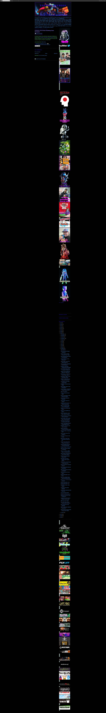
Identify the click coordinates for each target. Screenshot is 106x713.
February (62, 348)
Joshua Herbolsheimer (43, 19)
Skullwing (48, 44)
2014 (61, 324)
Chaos (70, 17)
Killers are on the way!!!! (65, 500)
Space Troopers (61, 24)
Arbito (37, 17)
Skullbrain (48, 24)
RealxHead (38, 23)
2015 (61, 322)
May (62, 344)
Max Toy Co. (55, 20)
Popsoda (65, 21)
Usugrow (56, 25)
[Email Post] (48, 43)
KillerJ (50, 19)
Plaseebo (61, 21)
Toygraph (53, 25)
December (63, 334)
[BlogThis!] (36, 45)
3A (35, 17)
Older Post (55, 53)
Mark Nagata (42, 20)
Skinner (45, 24)
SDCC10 (36, 24)
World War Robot (61, 25)
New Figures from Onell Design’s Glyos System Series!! (65, 459)
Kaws (48, 19)
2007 (61, 514)
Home (46, 53)
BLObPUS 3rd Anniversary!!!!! (65, 494)
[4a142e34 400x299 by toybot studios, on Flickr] (38, 33)
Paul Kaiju (57, 21)
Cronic (40, 18)
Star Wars (66, 24)
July (62, 341)
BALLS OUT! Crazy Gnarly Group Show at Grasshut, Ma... (65, 439)
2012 (61, 327)
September (63, 338)
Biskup (49, 17)
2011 (61, 328)
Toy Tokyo (49, 25)
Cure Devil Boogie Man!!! (65, 492)
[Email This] (35, 45)
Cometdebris (37, 18)
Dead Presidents (52, 18)
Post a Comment (37, 51)
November (63, 335)
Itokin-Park (37, 19)
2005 (61, 517)
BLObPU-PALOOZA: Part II (65, 482)
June (62, 342)
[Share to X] (37, 45)
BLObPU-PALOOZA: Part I (65, 483)
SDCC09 (69, 23)
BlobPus (52, 17)
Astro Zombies (50, 37)
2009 (61, 331)
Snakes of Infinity (56, 24)
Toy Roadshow (45, 25)
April (62, 345)
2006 (61, 515)
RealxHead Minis (44, 23)
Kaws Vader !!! (63, 349)
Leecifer (66, 19)
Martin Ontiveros (49, 20)
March (62, 347)
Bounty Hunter (60, 17)
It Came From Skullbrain (68, 18)
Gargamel (61, 18)
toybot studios (53, 5)
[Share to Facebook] (38, 45)
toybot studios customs (48, 27)
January (62, 512)
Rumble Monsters (57, 23)
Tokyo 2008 (38, 25)
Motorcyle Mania (38, 21)
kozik (70, 25)
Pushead (69, 21)
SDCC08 (66, 23)
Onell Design (51, 21)
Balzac (47, 17)
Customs (45, 18)
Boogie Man (56, 17)
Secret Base (41, 24)
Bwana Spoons (66, 17)
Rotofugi (52, 23)
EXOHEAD (57, 18)
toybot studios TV (39, 27)
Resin (49, 23)
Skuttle (51, 24)
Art (39, 17)
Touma (41, 25)
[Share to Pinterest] (39, 45)
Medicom (59, 20)
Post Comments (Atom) (43, 55)
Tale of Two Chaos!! (64, 391)
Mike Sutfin (64, 20)
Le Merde (63, 19)
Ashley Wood (42, 17)
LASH (52, 19)
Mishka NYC (68, 20)
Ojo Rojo (43, 21)
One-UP (46, 21)
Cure (42, 18)
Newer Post (36, 53)
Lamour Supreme (57, 19)
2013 (61, 325)
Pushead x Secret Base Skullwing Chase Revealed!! (44, 31)
